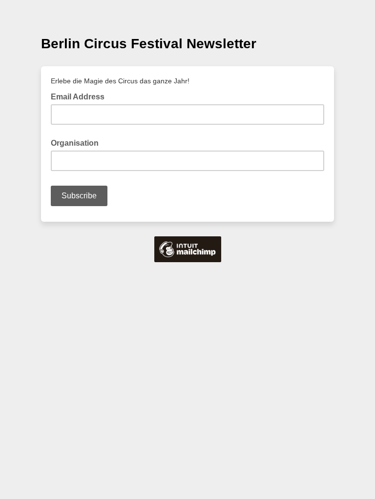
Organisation (75, 143)
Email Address (80, 96)
